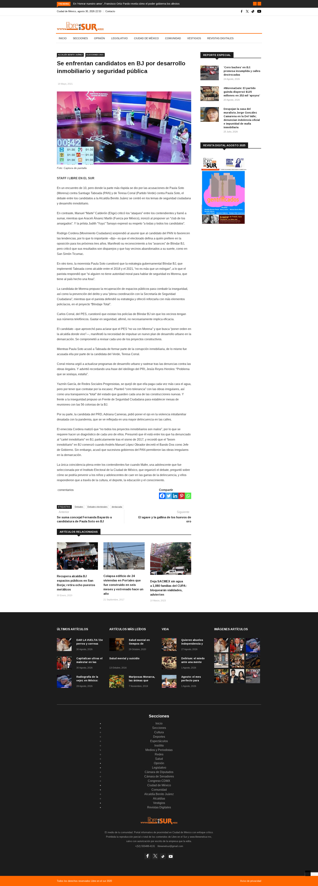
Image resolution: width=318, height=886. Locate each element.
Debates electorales (97, 507)
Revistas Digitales (220, 38)
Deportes (159, 736)
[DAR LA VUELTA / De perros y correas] (65, 645)
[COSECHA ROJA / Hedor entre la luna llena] (253, 666)
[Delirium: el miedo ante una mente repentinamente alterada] (170, 664)
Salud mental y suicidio (124, 658)
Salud (159, 758)
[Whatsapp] (188, 496)
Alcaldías (159, 798)
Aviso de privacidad (250, 881)
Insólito (159, 745)
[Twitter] (168, 496)
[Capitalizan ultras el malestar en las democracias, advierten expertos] (65, 664)
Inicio (63, 38)
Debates (79, 507)
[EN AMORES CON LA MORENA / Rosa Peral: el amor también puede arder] (237, 682)
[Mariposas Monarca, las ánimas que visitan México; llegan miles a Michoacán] (117, 682)
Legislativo (119, 38)
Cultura (159, 732)
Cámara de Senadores (159, 776)
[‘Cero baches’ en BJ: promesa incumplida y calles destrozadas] (210, 74)
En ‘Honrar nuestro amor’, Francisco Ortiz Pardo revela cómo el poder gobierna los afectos (126, 3)
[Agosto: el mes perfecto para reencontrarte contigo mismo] (170, 682)
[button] (255, 4)
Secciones (80, 38)
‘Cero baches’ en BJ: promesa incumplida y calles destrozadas (242, 71)
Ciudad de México (146, 38)
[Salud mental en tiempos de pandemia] (117, 645)
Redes (159, 754)
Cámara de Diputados (159, 772)
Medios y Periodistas (159, 749)
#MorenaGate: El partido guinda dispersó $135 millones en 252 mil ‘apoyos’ (242, 92)
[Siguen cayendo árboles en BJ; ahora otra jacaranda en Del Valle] (221, 682)
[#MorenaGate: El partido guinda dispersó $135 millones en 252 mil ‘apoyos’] (210, 94)
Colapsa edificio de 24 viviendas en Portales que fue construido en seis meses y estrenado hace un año (123, 584)
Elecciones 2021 (95, 55)
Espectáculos (159, 741)
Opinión (99, 38)
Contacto (110, 11)
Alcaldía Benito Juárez (70, 55)
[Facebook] (162, 496)
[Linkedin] (175, 496)
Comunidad (173, 38)
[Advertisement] (228, 257)
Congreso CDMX (159, 780)
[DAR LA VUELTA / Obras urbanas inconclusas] (221, 666)
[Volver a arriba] (308, 873)
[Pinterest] (181, 496)
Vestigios (194, 38)
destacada (117, 507)
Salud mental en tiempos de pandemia (139, 644)
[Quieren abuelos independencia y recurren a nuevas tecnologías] (170, 645)
